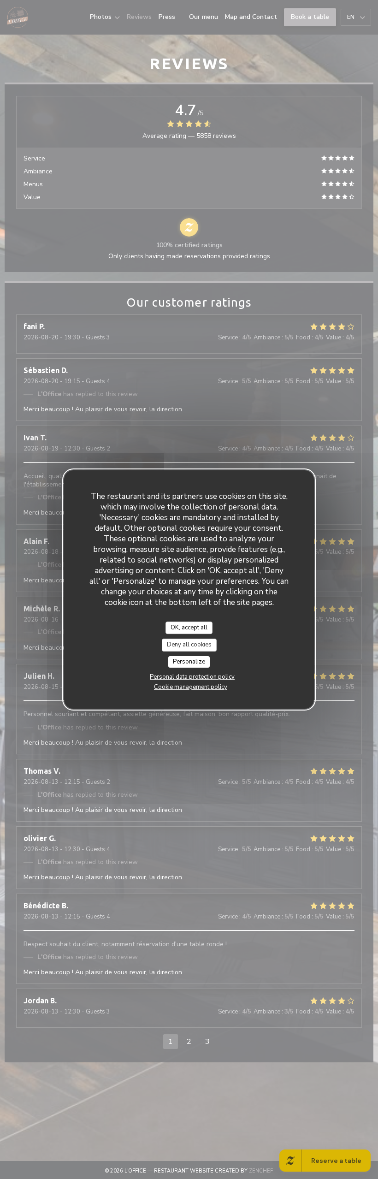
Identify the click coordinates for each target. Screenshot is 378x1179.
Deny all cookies (189, 644)
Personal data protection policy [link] (192, 677)
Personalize (189, 662)
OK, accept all (189, 627)
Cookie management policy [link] (190, 687)
